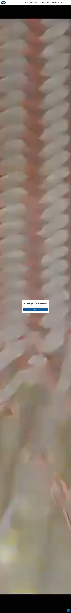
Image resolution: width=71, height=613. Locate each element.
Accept (35, 309)
